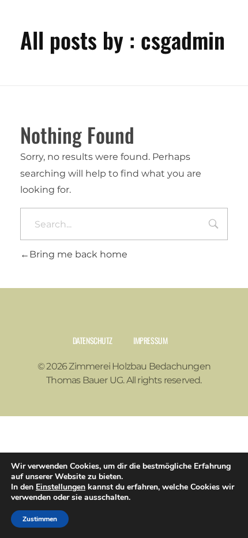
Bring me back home (78, 254)
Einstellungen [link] (60, 486)
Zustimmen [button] (39, 519)
